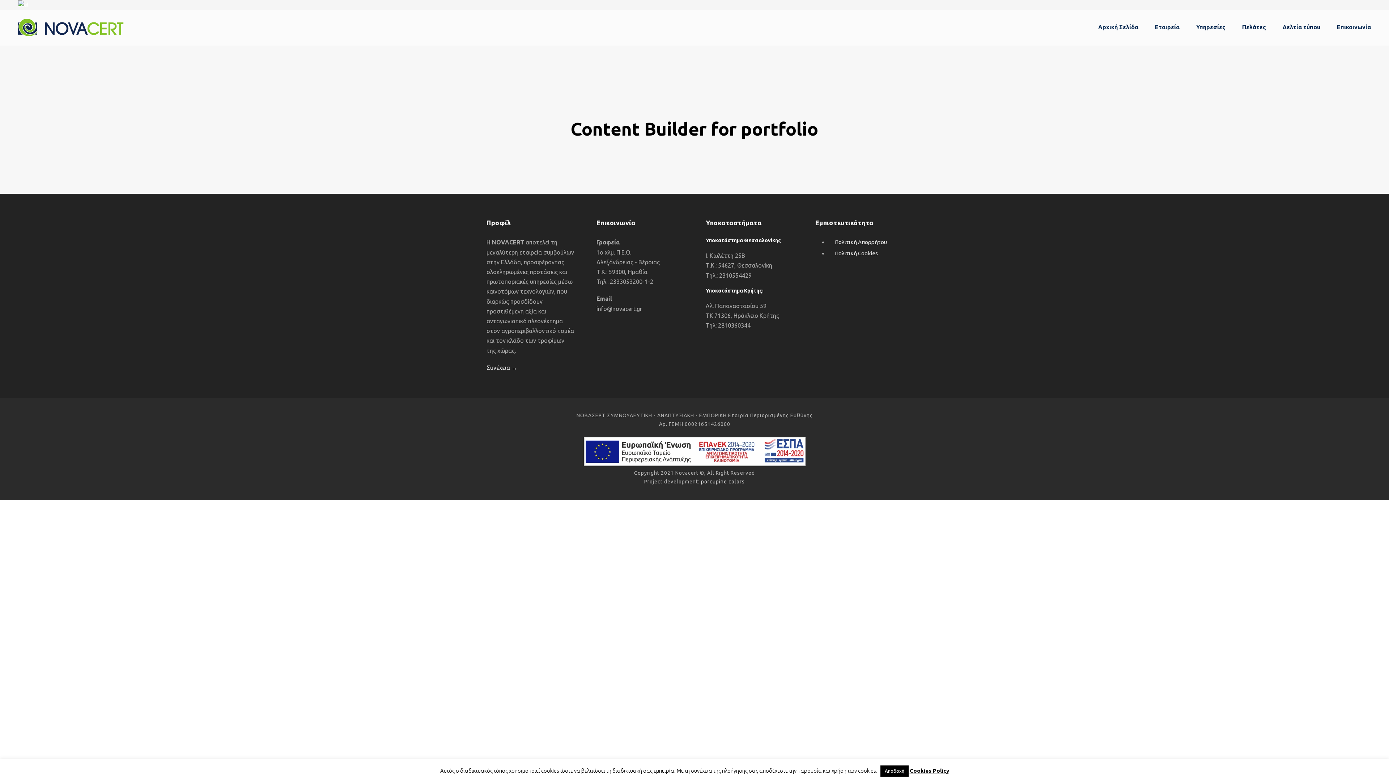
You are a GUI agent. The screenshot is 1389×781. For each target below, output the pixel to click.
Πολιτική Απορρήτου (861, 242)
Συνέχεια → (502, 367)
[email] (1355, 4)
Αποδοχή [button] (894, 770)
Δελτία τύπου (1301, 27)
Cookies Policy (929, 771)
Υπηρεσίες (1211, 27)
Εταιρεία (1167, 27)
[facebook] (1369, 4)
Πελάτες (1254, 27)
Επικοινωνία (1354, 27)
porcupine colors (723, 482)
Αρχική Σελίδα (1118, 27)
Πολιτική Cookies (856, 253)
